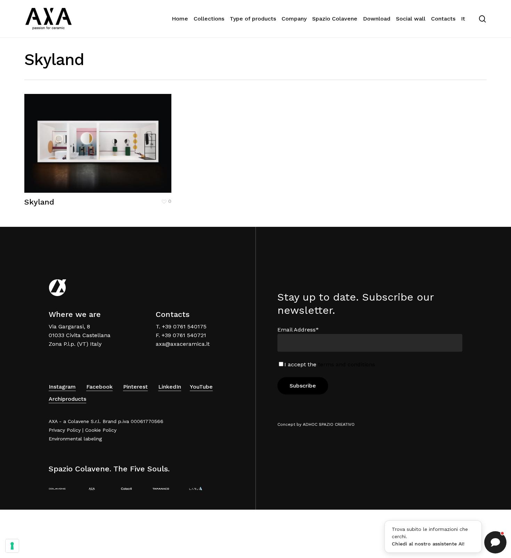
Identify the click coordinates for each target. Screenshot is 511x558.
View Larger (76, 136)
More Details (117, 136)
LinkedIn (169, 386)
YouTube (201, 386)
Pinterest (135, 386)
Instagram (62, 386)
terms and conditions (346, 364)
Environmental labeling (75, 438)
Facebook (99, 386)
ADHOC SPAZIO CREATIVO (329, 424)
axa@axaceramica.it (183, 344)
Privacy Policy (65, 430)
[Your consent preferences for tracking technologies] (12, 545)
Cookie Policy (100, 430)
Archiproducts (67, 399)
